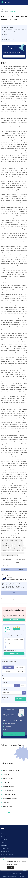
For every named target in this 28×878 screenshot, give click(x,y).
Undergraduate (19, 667)
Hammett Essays (7, 782)
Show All (8, 812)
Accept (11, 867)
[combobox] (14, 679)
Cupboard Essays (7, 806)
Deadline (4, 689)
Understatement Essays (9, 794)
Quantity (4, 682)
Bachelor (8, 671)
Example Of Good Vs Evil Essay (11, 770)
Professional (20, 671)
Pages (17, 685)
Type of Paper (5, 675)
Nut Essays (6, 774)
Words (22, 685)
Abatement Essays (8, 790)
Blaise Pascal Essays (8, 786)
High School (8, 667)
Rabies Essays (6, 802)
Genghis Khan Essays (8, 778)
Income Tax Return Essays (10, 798)
